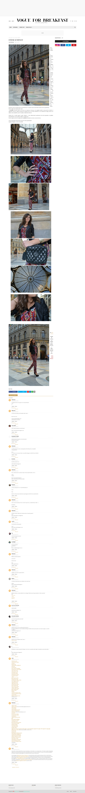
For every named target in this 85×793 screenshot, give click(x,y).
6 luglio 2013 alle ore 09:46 (15, 400)
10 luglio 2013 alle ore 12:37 (15, 617)
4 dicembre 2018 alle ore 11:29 (15, 749)
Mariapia (13, 484)
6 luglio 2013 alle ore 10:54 (15, 437)
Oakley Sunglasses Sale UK (21, 757)
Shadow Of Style (14, 640)
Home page (10, 37)
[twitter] (72, 21)
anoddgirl (13, 541)
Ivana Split (14, 425)
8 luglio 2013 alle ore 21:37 (15, 606)
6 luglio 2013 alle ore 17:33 (15, 485)
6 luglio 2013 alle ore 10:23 (15, 411)
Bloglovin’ (13, 598)
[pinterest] (75, 21)
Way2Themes (17, 791)
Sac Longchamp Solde (20, 758)
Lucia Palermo (11, 42)
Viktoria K (13, 410)
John (13, 658)
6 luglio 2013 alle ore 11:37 (15, 460)
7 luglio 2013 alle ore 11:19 (15, 534)
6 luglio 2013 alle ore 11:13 (15, 447)
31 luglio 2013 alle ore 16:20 (15, 637)
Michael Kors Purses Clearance (22, 755)
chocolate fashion (15, 616)
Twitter (13, 596)
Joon (13, 748)
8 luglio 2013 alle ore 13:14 (15, 579)
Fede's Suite (13, 595)
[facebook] (70, 21)
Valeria (13, 578)
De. (12, 533)
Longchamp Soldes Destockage (26, 759)
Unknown (13, 399)
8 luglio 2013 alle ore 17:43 (15, 591)
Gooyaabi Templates (27, 791)
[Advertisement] (34, 8)
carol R (13, 521)
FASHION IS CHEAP (15, 436)
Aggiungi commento (15, 767)
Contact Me (74, 791)
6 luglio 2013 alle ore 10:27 (15, 426)
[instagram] (74, 21)
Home (10, 21)
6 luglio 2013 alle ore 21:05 (15, 511)
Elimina (16, 406)
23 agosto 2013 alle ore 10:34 (15, 647)
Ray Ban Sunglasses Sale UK (21, 760)
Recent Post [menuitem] (22, 27)
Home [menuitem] (10, 27)
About (13, 21)
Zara (13, 37)
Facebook (13, 597)
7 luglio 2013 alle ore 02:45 (15, 522)
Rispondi (13, 406)
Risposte (13, 407)
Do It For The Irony (15, 605)
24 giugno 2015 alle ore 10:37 (15, 659)
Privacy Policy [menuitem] (29, 27)
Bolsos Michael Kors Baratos (24, 756)
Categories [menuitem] (15, 27)
